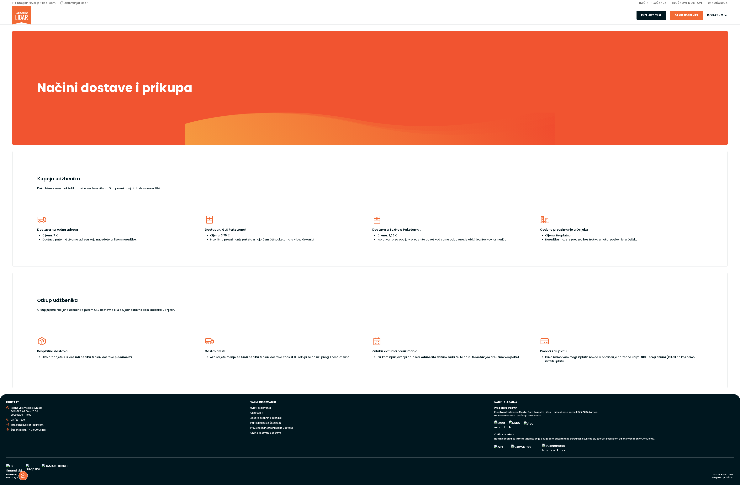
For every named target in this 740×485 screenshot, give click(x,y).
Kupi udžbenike (651, 15)
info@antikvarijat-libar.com (36, 3)
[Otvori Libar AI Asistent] (23, 475)
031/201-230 (18, 419)
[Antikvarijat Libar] (21, 15)
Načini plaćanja (653, 3)
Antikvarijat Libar (76, 3)
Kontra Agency (13, 477)
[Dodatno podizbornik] (726, 15)
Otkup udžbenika (687, 15)
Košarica (720, 3)
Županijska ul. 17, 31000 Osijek (28, 429)
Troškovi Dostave (687, 3)
